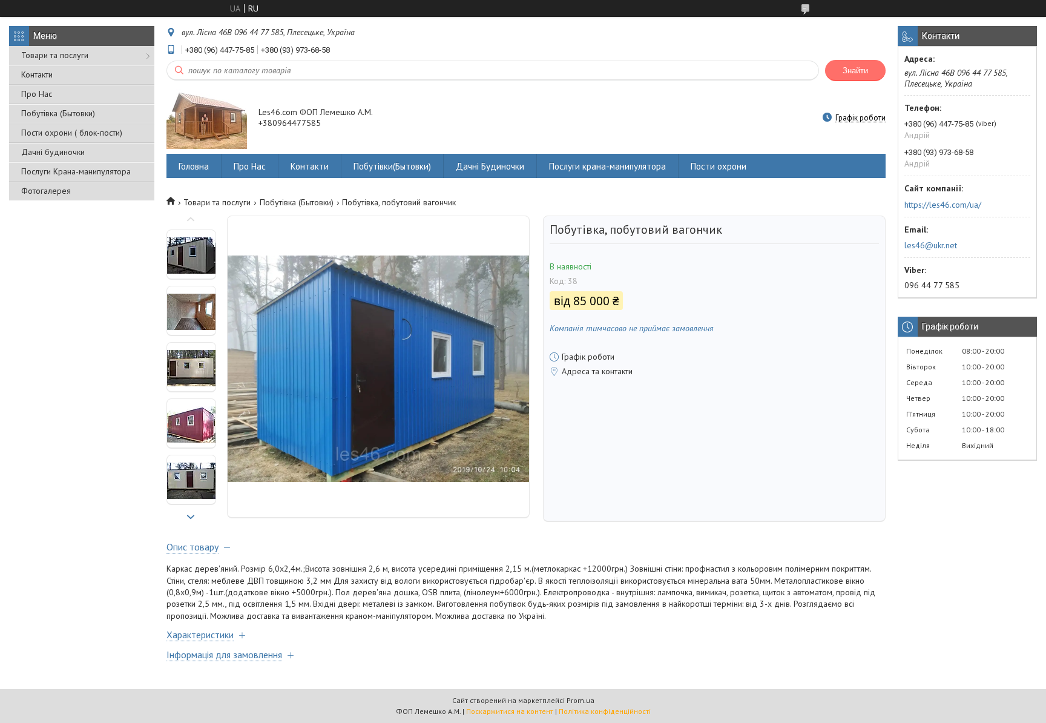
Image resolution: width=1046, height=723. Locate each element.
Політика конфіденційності (605, 711)
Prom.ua (580, 700)
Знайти (855, 70)
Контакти (37, 74)
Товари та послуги (54, 55)
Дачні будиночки (53, 152)
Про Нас (36, 93)
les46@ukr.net (930, 245)
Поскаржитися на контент (509, 711)
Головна (194, 166)
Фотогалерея (46, 190)
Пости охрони (718, 166)
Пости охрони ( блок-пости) (71, 132)
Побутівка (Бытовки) (58, 113)
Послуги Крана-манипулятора (76, 171)
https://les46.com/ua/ (942, 204)
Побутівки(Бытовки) (392, 166)
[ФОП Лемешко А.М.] (206, 118)
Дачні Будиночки (490, 166)
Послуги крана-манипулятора (607, 166)
